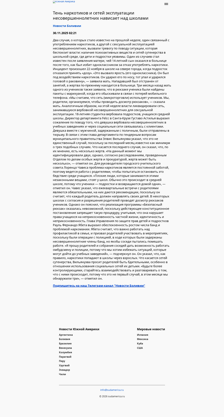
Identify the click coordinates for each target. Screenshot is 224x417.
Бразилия (65, 343)
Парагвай (65, 356)
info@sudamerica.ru (112, 390)
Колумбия (65, 352)
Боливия (64, 339)
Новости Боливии (67, 26)
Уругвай (64, 365)
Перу (62, 361)
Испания (142, 334)
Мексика (142, 339)
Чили (62, 374)
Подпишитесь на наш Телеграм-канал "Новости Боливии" (99, 286)
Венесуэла (65, 348)
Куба (140, 343)
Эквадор (64, 369)
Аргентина (66, 334)
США (140, 348)
